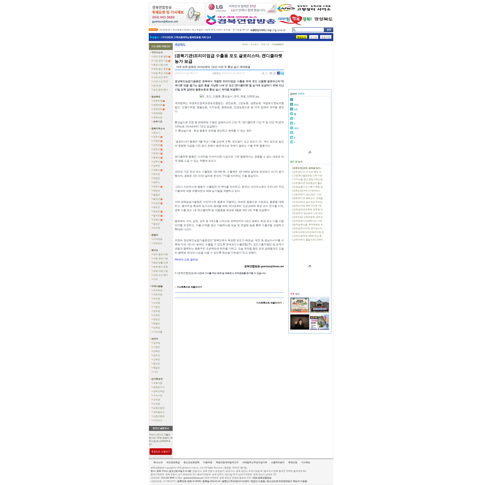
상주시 (156, 161)
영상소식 (301, 37)
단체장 (156, 327)
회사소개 (157, 462)
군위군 (156, 145)
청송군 (156, 211)
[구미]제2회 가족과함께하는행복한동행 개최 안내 (186, 37)
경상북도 (155, 96)
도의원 (156, 298)
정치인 (156, 355)
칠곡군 (156, 215)
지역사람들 (157, 286)
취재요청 (292, 462)
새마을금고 (159, 412)
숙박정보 (157, 243)
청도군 (156, 207)
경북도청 (157, 100)
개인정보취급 (173, 462)
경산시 (156, 132)
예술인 (156, 323)
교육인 (156, 315)
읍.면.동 (157, 85)
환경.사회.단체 (160, 64)
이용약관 (207, 462)
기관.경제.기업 (160, 60)
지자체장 (157, 290)
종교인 (156, 363)
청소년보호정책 (191, 462)
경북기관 (157, 121)
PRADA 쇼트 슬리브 (186, 259)
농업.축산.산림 (160, 73)
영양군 (156, 178)
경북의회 (157, 105)
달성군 (156, 224)
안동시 (156, 170)
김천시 (156, 149)
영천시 (156, 186)
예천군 (156, 190)
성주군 (156, 165)
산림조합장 (159, 416)
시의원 (156, 302)
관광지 (154, 235)
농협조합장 (159, 408)
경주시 (156, 136)
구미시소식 (157, 52)
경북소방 (157, 117)
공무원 (156, 311)
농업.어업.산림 (160, 271)
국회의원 (157, 294)
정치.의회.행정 (160, 56)
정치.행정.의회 (160, 254)
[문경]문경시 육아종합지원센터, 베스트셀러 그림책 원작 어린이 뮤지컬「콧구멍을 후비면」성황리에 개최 (212, 29)
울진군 (156, 199)
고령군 (156, 141)
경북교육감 (159, 391)
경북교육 (157, 109)
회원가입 (325, 37)
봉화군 (156, 157)
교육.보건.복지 (160, 77)
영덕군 (156, 174)
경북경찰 (157, 113)
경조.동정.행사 (160, 89)
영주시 (156, 182)
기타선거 (157, 420)
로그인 (313, 37)
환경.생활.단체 (160, 262)
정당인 (156, 319)
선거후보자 (157, 379)
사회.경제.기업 (160, 258)
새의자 (154, 338)
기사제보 (305, 462)
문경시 (156, 153)
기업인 (156, 307)
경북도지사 (159, 387)
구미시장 (157, 395)
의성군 (156, 203)
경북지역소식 (158, 128)
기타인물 (157, 331)
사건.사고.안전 (160, 81)
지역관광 (157, 239)
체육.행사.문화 (160, 69)
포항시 (156, 219)
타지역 (156, 228)
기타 (155, 279)
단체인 (156, 351)
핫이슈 (154, 250)
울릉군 (156, 195)
